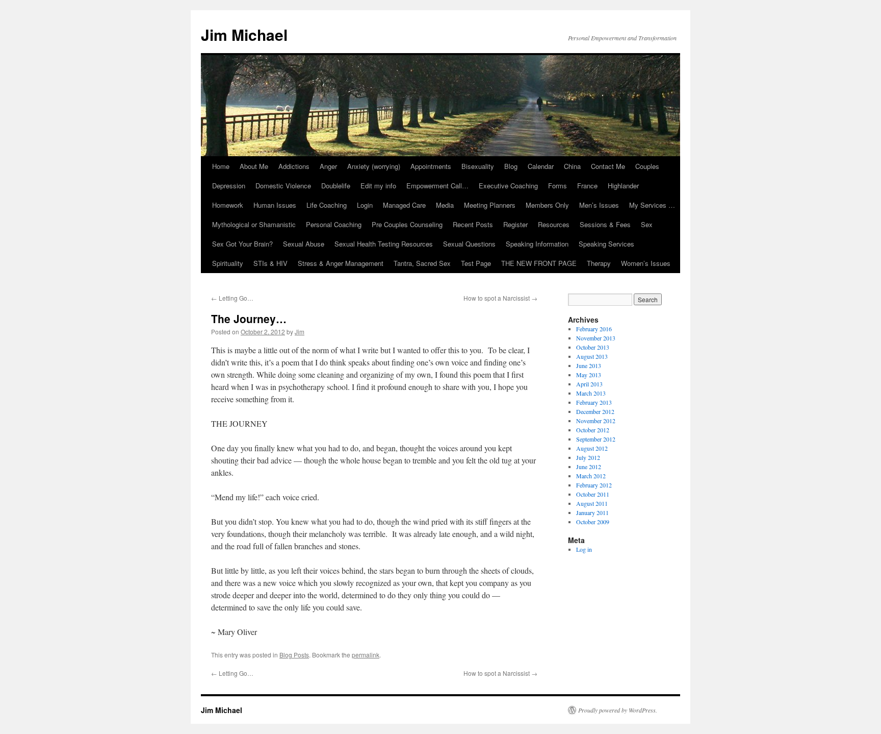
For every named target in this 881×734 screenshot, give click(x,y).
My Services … (652, 205)
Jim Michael (244, 34)
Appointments (430, 166)
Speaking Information (537, 244)
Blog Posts (294, 654)
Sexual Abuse (303, 244)
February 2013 (594, 402)
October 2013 (592, 347)
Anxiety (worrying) (373, 166)
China (572, 166)
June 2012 (588, 466)
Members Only (547, 205)
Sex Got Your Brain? (242, 244)
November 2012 (595, 421)
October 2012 (592, 430)
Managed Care (404, 205)
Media (445, 205)
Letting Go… (232, 297)
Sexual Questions (469, 244)
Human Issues (274, 205)
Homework (227, 205)
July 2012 (588, 457)
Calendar (541, 166)
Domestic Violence (283, 185)
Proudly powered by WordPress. (617, 710)
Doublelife (335, 185)
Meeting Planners (489, 205)
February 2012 (594, 485)
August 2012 (592, 448)
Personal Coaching (333, 224)
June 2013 (588, 365)
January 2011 (592, 512)
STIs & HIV (270, 263)
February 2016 (594, 329)
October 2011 (592, 494)
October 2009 (592, 522)
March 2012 (591, 476)
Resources (553, 224)
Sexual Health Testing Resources (383, 244)
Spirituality (227, 263)
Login (365, 205)
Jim (299, 331)
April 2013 (589, 384)
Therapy (599, 263)
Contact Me (608, 166)
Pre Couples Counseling (407, 224)
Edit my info (378, 185)
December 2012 (595, 411)
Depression (228, 185)
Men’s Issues (599, 205)
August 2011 (592, 503)
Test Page (476, 263)
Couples (647, 166)
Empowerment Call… (437, 185)
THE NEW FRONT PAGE (539, 263)
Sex (647, 224)
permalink (365, 654)
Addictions (293, 166)
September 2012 (595, 439)
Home (220, 166)
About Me (254, 166)
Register (515, 224)
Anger (328, 166)
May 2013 (588, 375)
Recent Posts (473, 224)
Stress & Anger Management (340, 263)
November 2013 (595, 338)
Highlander (623, 185)
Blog (510, 166)
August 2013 (592, 356)
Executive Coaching (508, 185)
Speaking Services (606, 244)
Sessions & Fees (605, 224)
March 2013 (591, 393)
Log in (584, 549)
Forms (557, 185)
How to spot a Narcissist (500, 297)
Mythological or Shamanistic (254, 224)
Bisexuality (477, 166)
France (587, 185)
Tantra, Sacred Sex (422, 263)
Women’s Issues (645, 263)
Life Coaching (326, 205)
